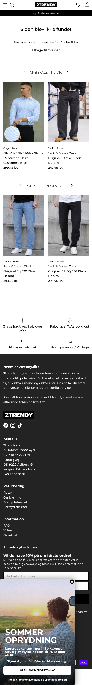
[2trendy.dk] (46, 4)
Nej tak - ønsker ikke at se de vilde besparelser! (37, 679)
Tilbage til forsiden (46, 50)
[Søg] (14, 5)
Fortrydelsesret (15, 502)
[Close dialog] (72, 581)
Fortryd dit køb (15, 507)
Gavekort (10, 535)
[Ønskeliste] (78, 5)
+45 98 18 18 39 (14, 474)
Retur (7, 492)
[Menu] (4, 5)
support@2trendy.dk (19, 469)
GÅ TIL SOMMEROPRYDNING (37, 670)
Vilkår (7, 530)
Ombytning (12, 497)
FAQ (6, 525)
